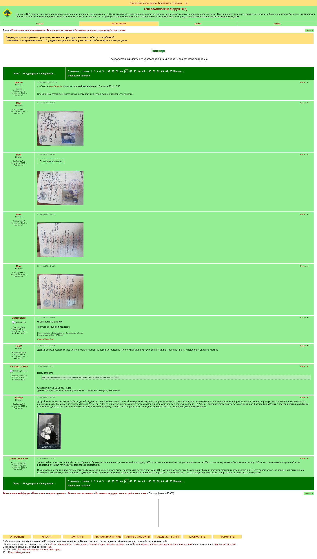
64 (166, 71)
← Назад (85, 71)
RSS (49, 546)
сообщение (56, 86)
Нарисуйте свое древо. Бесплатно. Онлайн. (156, 2)
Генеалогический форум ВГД (165, 9)
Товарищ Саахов (19, 366)
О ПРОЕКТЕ (17, 536)
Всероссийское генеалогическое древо (39, 549)
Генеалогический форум (16, 493)
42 (131, 71)
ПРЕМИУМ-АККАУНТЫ (137, 536)
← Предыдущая (29, 73)
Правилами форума (225, 544)
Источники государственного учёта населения (99, 30)
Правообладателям (19, 552)
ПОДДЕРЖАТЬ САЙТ (167, 536)
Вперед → (178, 71)
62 (158, 71)
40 (121, 71)
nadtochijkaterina (19, 458)
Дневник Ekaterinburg (45, 339)
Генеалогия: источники (59, 30)
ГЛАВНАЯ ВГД (197, 536)
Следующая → (47, 73)
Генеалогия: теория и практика (28, 30)
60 (150, 71)
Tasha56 (85, 75)
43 (135, 71)
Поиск (277, 24)
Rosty (19, 346)
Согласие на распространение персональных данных (162, 544)
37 (109, 71)
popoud (19, 82)
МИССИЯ (47, 536)
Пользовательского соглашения (69, 544)
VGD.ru (39, 24)
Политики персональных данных (106, 544)
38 (113, 71)
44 (139, 71)
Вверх (303, 82)
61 (154, 71)
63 (162, 71)
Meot (18, 103)
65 (171, 71)
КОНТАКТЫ (77, 536)
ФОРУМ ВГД (227, 536)
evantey (18, 397)
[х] (186, 2)
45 (143, 71)
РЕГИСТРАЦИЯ (119, 24)
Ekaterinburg (18, 318)
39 (117, 71)
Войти (198, 24)
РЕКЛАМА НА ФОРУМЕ (107, 536)
